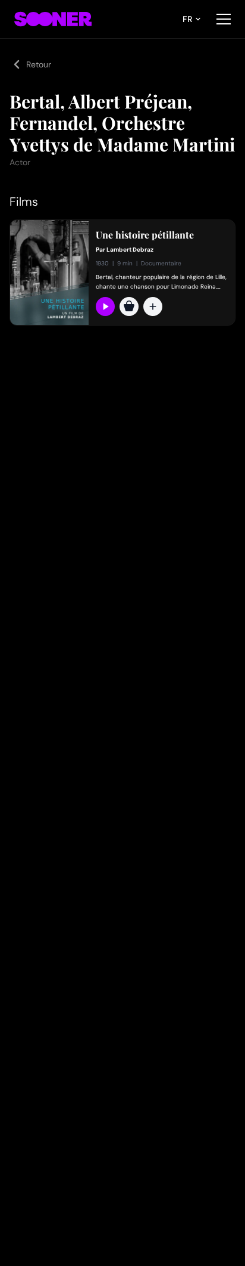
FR (187, 19)
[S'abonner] (105, 306)
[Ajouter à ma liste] (152, 306)
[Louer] (129, 306)
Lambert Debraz (129, 249)
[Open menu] (223, 19)
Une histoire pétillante (145, 235)
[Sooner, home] (53, 19)
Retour (38, 64)
